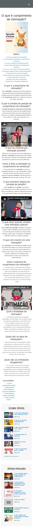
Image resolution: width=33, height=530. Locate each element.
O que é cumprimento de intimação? (17, 57)
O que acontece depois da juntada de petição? (17, 69)
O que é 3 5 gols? (19, 499)
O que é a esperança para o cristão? (20, 449)
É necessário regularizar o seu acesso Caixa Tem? (20, 492)
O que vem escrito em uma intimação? (17, 73)
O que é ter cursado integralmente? (20, 420)
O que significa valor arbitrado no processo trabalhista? (8, 389)
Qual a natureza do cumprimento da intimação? (17, 75)
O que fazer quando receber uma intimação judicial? (17, 71)
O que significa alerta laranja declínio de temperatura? (21, 475)
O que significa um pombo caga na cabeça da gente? (21, 516)
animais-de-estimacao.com (11, 456)
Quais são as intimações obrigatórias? (17, 81)
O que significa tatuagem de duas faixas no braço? (19, 483)
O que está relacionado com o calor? (21, 428)
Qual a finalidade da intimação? (17, 77)
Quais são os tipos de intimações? (17, 79)
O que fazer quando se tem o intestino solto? (21, 413)
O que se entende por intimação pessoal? (17, 63)
